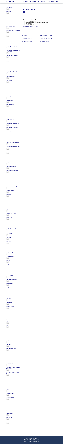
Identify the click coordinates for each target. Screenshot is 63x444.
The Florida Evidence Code (25, 35)
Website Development (35, 439)
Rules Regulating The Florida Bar (26, 36)
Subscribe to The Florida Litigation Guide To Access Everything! (32, 28)
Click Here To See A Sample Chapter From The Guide (30, 26)
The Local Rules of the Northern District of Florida (46, 39)
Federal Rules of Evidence (25, 39)
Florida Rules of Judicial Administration (27, 41)
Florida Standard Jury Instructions (44, 41)
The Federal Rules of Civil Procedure (27, 38)
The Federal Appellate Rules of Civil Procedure (46, 35)
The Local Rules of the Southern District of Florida (46, 36)
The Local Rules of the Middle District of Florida (46, 38)
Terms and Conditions (27, 439)
